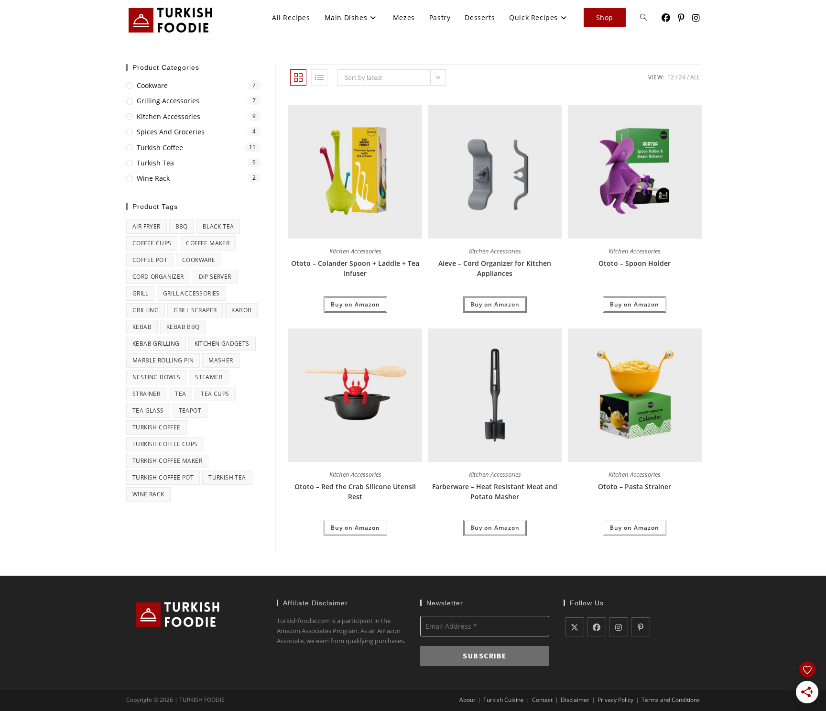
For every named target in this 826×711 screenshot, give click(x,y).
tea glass (148, 410)
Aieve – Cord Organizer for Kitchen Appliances (494, 268)
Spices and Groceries (171, 131)
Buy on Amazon (355, 304)
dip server (215, 277)
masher (220, 360)
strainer (146, 394)
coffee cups (151, 243)
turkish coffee (156, 427)
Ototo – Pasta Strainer (634, 486)
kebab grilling (156, 343)
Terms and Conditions (670, 700)
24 (682, 77)
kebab (142, 327)
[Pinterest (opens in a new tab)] (681, 17)
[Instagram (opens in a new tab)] (696, 17)
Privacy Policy (615, 700)
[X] (574, 626)
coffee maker (207, 243)
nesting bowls (156, 377)
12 (670, 77)
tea (180, 394)
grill (140, 293)
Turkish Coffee (160, 147)
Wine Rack (153, 178)
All (695, 77)
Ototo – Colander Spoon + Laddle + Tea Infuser (355, 268)
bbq (181, 226)
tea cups (215, 394)
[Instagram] (618, 626)
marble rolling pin (163, 360)
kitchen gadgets (222, 343)
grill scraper (195, 310)
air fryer (146, 226)
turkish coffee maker (167, 461)
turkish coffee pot (163, 477)
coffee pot (149, 260)
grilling (145, 310)
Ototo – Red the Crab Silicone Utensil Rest (355, 491)
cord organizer (158, 277)
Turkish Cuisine (503, 700)
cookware (198, 260)
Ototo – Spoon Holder (634, 263)
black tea (218, 226)
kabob (241, 310)
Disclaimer (575, 700)
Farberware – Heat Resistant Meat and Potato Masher (494, 491)
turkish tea (227, 477)
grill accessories (191, 293)
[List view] (319, 77)
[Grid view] (298, 77)
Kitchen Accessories (355, 251)
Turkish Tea (155, 162)
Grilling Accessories (168, 100)
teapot (190, 410)
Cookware (152, 85)
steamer (208, 377)
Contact (542, 700)
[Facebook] (596, 626)
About (467, 700)
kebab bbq (183, 327)
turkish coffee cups (165, 444)
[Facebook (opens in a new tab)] (666, 17)
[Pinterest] (640, 626)
